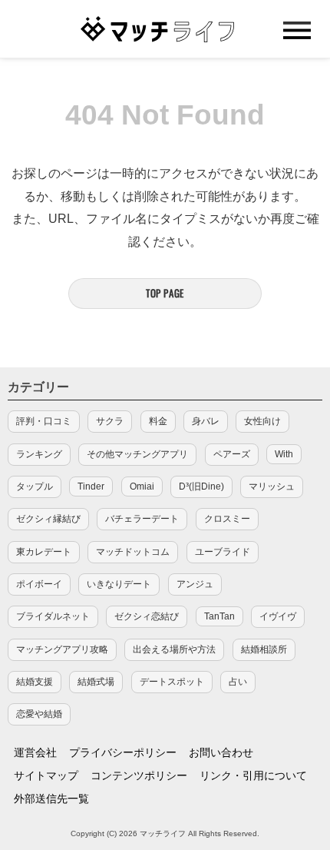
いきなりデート (119, 584)
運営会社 (35, 752)
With (284, 454)
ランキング (39, 454)
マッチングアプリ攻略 (62, 649)
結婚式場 (96, 681)
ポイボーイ (39, 584)
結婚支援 (34, 681)
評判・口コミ (43, 421)
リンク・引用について (253, 775)
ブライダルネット (53, 616)
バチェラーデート (142, 518)
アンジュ (195, 584)
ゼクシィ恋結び (146, 616)
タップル (34, 486)
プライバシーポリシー (123, 752)
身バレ (205, 421)
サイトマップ (46, 775)
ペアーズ (231, 454)
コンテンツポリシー (139, 775)
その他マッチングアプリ (137, 454)
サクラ (110, 421)
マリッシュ (272, 486)
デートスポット (172, 681)
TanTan (219, 616)
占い (238, 681)
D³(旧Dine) (201, 486)
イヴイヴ (277, 616)
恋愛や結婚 (39, 714)
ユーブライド (222, 551)
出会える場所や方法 (174, 649)
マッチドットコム (133, 551)
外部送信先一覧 (51, 798)
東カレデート (43, 551)
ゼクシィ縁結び (48, 518)
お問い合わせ (221, 752)
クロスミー (227, 518)
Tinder (91, 486)
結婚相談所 (264, 649)
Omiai (142, 486)
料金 (158, 421)
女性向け (262, 421)
